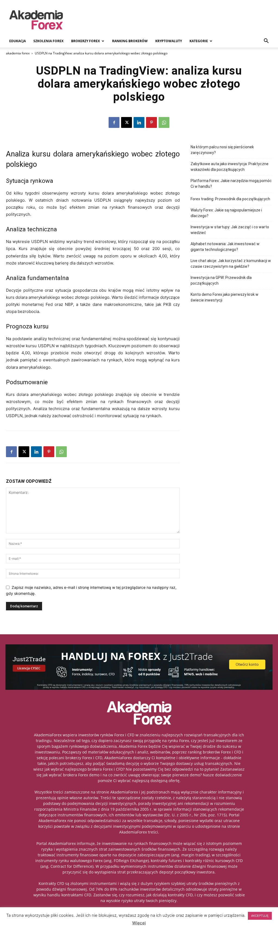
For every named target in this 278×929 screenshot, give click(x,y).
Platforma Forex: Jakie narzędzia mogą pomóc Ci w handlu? (231, 184)
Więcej (139, 922)
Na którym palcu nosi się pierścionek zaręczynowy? (222, 150)
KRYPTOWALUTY (168, 41)
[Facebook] (114, 122)
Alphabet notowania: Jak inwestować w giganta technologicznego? (225, 247)
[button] (266, 41)
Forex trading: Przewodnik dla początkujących (230, 199)
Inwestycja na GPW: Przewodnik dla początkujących (221, 280)
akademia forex (18, 53)
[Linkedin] (139, 122)
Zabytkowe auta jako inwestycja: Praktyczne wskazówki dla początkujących (229, 167)
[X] (126, 122)
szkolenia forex (48, 41)
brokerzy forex (85, 41)
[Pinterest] (151, 122)
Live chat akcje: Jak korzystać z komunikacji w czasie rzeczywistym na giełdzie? (231, 264)
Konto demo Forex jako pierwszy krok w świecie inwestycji (224, 297)
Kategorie (198, 41)
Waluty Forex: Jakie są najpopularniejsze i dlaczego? (226, 213)
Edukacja (17, 41)
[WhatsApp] (164, 122)
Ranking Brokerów (130, 41)
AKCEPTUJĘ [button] (259, 916)
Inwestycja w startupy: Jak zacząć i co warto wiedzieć (230, 230)
